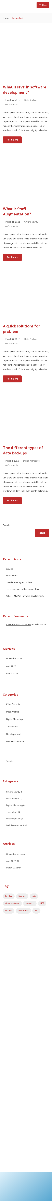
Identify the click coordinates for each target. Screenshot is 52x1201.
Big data (8, 896)
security (8, 910)
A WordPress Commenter (18, 625)
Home (6, 18)
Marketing (30, 903)
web (36, 910)
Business (22, 896)
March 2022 (12, 674)
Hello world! (11, 576)
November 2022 (14, 659)
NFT (42, 903)
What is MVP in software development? (25, 596)
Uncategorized (13, 734)
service (9, 569)
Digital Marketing (31, 461)
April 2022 (11, 666)
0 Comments (11, 105)
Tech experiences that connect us (22, 589)
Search (6, 525)
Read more (12, 140)
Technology (11, 727)
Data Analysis (30, 100)
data (34, 896)
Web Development (15, 742)
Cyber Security (31, 222)
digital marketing (12, 903)
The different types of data (19, 582)
